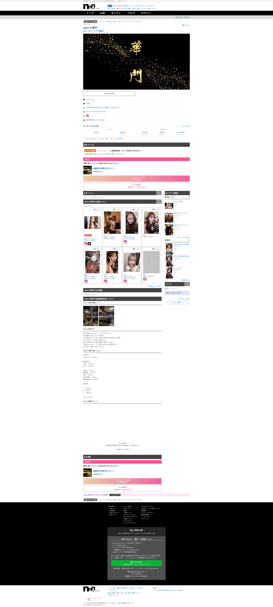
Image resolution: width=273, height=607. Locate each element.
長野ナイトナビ (141, 8)
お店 (102, 13)
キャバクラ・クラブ (91, 31)
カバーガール (128, 521)
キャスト (116, 13)
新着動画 (167, 240)
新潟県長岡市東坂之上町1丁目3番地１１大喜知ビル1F (103, 107)
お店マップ (113, 514)
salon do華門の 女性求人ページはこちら (135, 186)
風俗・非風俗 (117, 5)
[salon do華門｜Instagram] (87, 116)
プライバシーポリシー (147, 512)
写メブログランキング (130, 516)
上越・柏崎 (127, 593)
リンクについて (145, 516)
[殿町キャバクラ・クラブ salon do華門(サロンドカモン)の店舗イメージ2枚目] (106, 316)
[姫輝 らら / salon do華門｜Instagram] (86, 281)
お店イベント (89, 193)
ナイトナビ (101, 21)
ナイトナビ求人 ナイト (137, 5)
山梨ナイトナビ (151, 8)
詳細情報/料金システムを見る (95, 120)
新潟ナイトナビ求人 (136, 588)
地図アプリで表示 (123, 449)
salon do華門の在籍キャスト (95, 202)
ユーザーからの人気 (91, 126)
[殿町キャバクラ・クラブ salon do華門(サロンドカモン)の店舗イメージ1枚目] (90, 316)
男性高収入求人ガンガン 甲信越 (173, 590)
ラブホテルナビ (150, 5)
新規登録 (186, 17)
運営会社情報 (145, 514)
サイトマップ (145, 519)
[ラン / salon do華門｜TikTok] (89, 243)
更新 (90, 240)
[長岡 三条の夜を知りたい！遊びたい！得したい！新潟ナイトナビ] (95, 8)
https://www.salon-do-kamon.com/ (96, 111)
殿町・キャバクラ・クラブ (125, 21)
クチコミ (169, 284)
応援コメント (128, 512)
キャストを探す (127, 506)
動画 (125, 510)
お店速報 (112, 510)
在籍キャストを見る (155, 286)
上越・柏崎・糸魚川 (130, 8)
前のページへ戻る (90, 21)
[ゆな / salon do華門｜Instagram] (144, 279)
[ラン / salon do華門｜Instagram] (86, 243)
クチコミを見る (185, 299)
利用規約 (143, 510)
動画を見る (186, 280)
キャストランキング (130, 514)
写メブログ (127, 508)
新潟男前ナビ (126, 5)
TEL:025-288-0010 (136, 574)
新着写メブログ (169, 197)
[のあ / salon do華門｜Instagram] (105, 281)
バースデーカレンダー (130, 523)
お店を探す (109, 21)
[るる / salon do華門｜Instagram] (125, 281)
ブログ (131, 13)
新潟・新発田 (111, 8)
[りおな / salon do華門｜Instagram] (125, 241)
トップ (90, 13)
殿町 (115, 21)
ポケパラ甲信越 (158, 590)
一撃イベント (113, 508)
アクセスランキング (147, 506)
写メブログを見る (184, 237)
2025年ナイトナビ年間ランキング (150, 508)
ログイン (146, 13)
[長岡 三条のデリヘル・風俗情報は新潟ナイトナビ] (95, 591)
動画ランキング (128, 519)
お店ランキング (114, 512)
